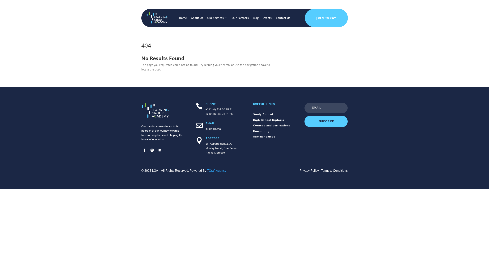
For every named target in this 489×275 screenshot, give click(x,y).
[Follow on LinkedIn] (160, 150)
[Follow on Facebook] (144, 150)
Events (267, 18)
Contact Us (283, 18)
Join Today (326, 18)
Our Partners (240, 18)
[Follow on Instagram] (152, 150)
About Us (197, 18)
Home (183, 18)
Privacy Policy (309, 170)
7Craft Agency (216, 170)
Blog (256, 18)
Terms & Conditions (334, 170)
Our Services (215, 18)
